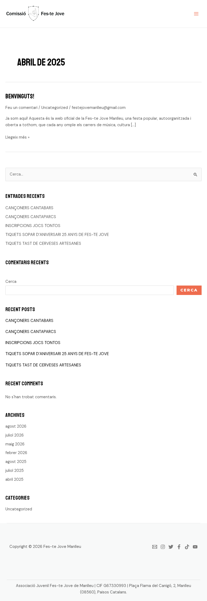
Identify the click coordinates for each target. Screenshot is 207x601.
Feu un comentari (21, 107)
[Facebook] (179, 546)
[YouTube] (195, 546)
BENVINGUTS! (19, 96)
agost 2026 (15, 426)
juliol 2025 (14, 470)
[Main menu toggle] (196, 13)
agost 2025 (15, 461)
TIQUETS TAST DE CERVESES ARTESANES (43, 243)
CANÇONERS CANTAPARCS (30, 216)
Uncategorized (54, 107)
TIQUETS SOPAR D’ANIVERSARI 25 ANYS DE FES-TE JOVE (57, 234)
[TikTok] (187, 546)
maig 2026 (15, 444)
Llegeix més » (17, 137)
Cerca (10, 281)
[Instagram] (162, 546)
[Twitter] (170, 546)
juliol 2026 (14, 435)
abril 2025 (14, 479)
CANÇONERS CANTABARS (29, 208)
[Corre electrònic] (154, 546)
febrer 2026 (16, 452)
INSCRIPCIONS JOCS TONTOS (32, 225)
